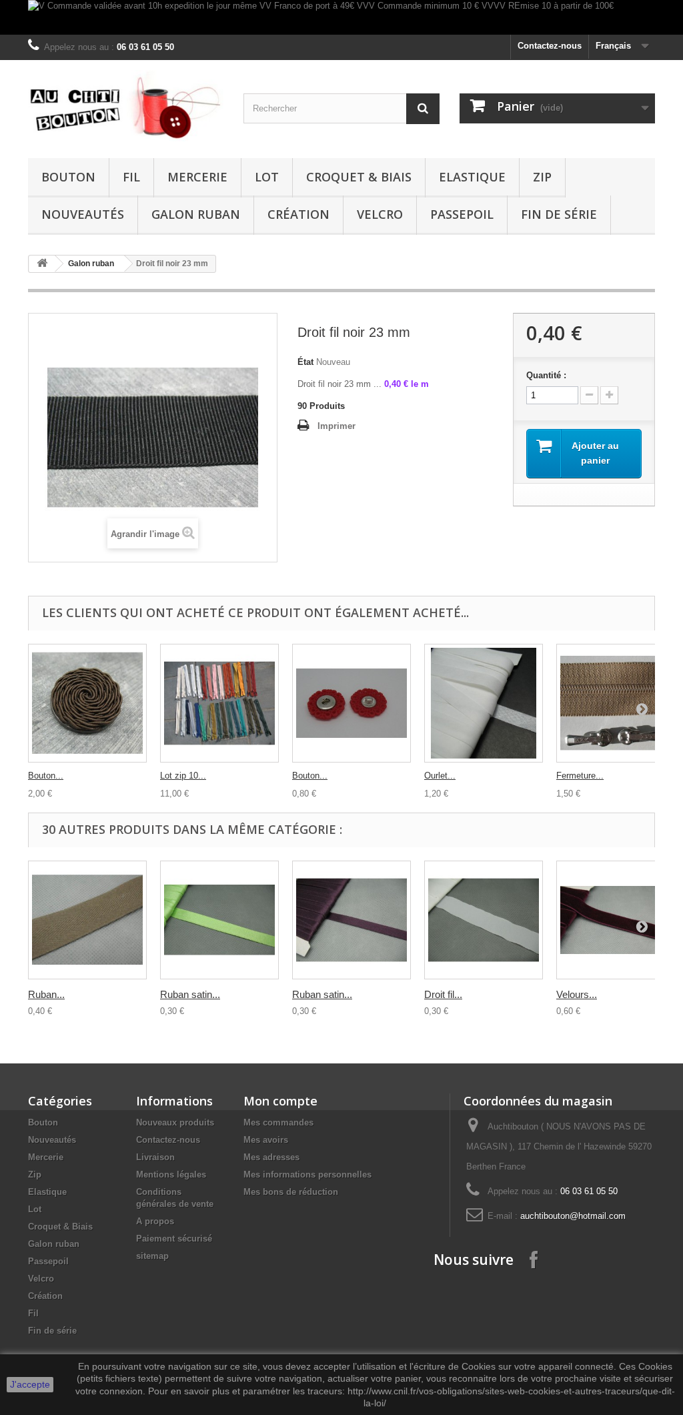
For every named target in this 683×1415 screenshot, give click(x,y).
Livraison (155, 1157)
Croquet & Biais (359, 177)
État (305, 362)
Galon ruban (195, 214)
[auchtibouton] (125, 105)
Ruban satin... (190, 994)
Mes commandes (278, 1122)
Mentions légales (171, 1174)
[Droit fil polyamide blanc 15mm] (483, 920)
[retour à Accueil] (42, 264)
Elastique (472, 177)
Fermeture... (580, 776)
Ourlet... (440, 776)
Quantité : (546, 375)
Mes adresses (271, 1157)
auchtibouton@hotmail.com (573, 1216)
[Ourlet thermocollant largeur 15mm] (483, 703)
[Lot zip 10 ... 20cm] (219, 703)
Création (298, 214)
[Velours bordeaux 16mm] (615, 920)
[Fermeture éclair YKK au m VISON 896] (615, 703)
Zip (542, 177)
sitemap (152, 1256)
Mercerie (197, 177)
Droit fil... (443, 994)
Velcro (380, 214)
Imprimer (336, 426)
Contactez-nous (550, 46)
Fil (131, 177)
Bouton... (45, 776)
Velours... (576, 994)
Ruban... (46, 994)
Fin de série (559, 214)
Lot (267, 177)
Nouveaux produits (175, 1122)
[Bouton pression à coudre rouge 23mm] (351, 703)
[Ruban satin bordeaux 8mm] (351, 920)
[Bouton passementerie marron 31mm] (87, 703)
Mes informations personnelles (307, 1174)
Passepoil (462, 214)
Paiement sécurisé (174, 1239)
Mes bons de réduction (290, 1192)
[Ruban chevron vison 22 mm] (87, 920)
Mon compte (280, 1101)
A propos (155, 1221)
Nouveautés (82, 214)
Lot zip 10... (183, 776)
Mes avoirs (265, 1140)
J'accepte (30, 1384)
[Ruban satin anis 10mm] (219, 920)
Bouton (68, 177)
